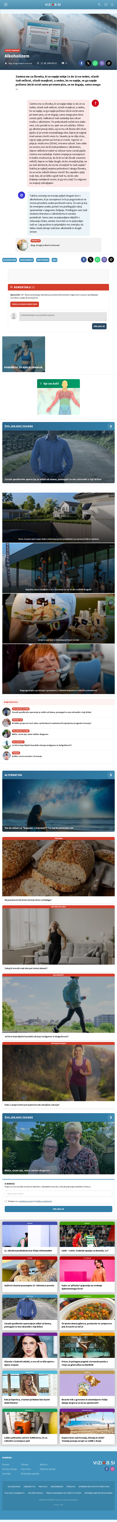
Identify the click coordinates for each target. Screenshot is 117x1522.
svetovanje (43, 260)
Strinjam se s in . (30, 1201)
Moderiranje (57, 1486)
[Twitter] (88, 63)
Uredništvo (29, 1486)
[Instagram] (105, 4)
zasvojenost (26, 260)
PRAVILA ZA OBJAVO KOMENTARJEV (24, 304)
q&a (55, 260)
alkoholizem (9, 260)
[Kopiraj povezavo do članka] (109, 63)
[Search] (99, 4)
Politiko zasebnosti (43, 1201)
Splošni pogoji (35, 1493)
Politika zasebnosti (15, 1493)
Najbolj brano (11, 701)
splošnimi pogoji (26, 1201)
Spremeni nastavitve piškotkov (93, 1486)
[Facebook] (112, 4)
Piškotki (71, 1486)
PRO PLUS (43, 1486)
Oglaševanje (14, 1486)
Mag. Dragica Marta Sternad (20, 63)
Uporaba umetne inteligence (98, 1493)
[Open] (5, 4)
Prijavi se (99, 326)
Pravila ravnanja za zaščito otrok (63, 1493)
